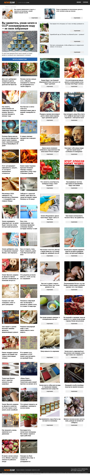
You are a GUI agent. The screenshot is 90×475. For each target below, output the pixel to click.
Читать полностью (19, 59)
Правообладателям (36, 474)
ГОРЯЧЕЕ (85, 2)
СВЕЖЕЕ (79, 2)
